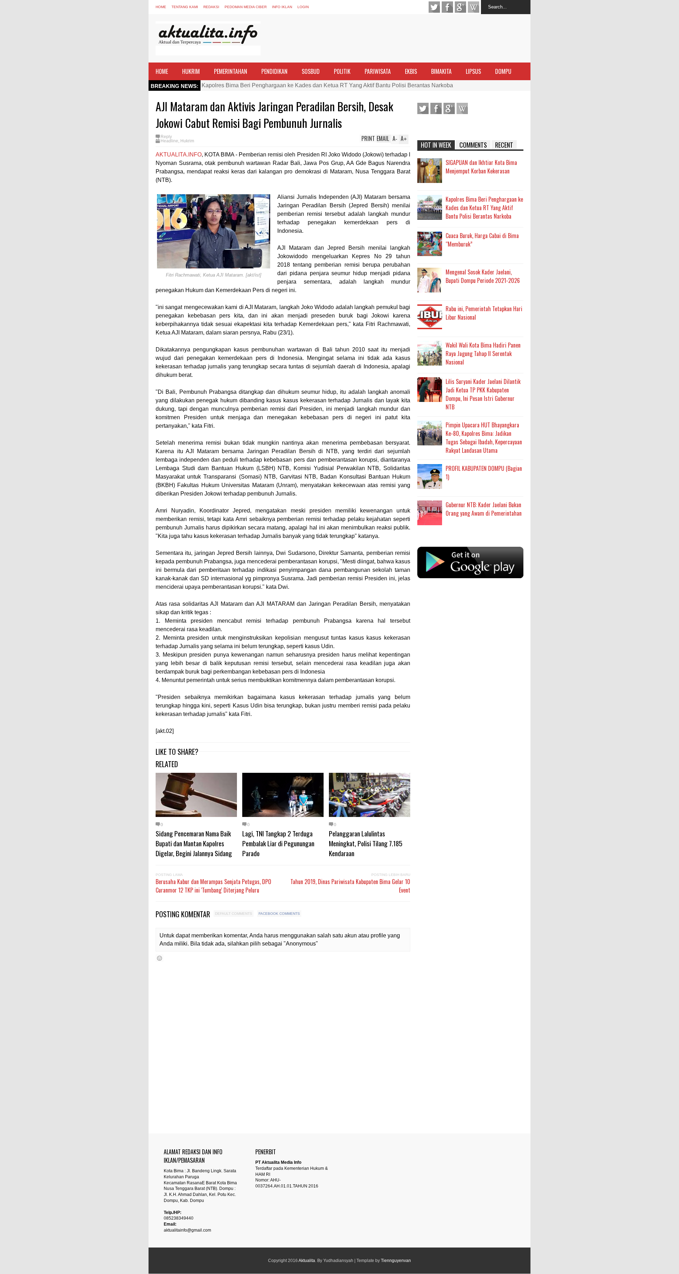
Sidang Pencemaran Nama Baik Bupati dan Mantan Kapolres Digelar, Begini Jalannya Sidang (194, 843)
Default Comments (233, 913)
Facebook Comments (279, 913)
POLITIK (342, 71)
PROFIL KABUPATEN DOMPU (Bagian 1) (484, 472)
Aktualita (306, 1260)
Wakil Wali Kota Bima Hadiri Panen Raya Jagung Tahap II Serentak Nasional (483, 353)
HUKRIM (191, 71)
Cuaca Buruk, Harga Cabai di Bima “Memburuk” (482, 239)
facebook (447, 7)
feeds (473, 7)
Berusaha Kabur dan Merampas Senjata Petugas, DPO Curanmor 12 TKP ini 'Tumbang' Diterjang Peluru (213, 885)
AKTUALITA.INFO (179, 155)
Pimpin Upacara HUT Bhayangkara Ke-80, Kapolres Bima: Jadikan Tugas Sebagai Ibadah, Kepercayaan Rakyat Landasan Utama (484, 438)
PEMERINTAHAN (230, 71)
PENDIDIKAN (274, 71)
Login (303, 7)
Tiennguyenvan (396, 1260)
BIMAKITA (441, 71)
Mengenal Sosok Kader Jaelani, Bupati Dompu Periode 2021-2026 (483, 276)
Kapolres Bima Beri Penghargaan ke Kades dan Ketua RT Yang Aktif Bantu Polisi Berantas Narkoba (327, 85)
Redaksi (211, 7)
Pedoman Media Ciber (246, 7)
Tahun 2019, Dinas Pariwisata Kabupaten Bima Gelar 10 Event (350, 885)
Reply (166, 136)
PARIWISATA (378, 71)
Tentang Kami (185, 7)
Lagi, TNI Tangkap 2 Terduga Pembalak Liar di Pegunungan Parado (278, 843)
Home (161, 7)
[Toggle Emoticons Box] (159, 958)
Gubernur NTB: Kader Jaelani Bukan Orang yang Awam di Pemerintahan (484, 508)
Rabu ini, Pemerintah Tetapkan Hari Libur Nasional (484, 312)
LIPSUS (473, 71)
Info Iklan (282, 7)
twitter (434, 7)
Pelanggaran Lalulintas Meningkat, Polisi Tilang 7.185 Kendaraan (365, 843)
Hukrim (187, 140)
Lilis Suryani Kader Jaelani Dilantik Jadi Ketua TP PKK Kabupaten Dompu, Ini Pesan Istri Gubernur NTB (483, 394)
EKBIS (411, 71)
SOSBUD (311, 71)
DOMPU (503, 71)
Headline (169, 140)
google (460, 7)
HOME (162, 71)
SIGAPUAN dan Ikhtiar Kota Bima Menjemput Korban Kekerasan (481, 166)
